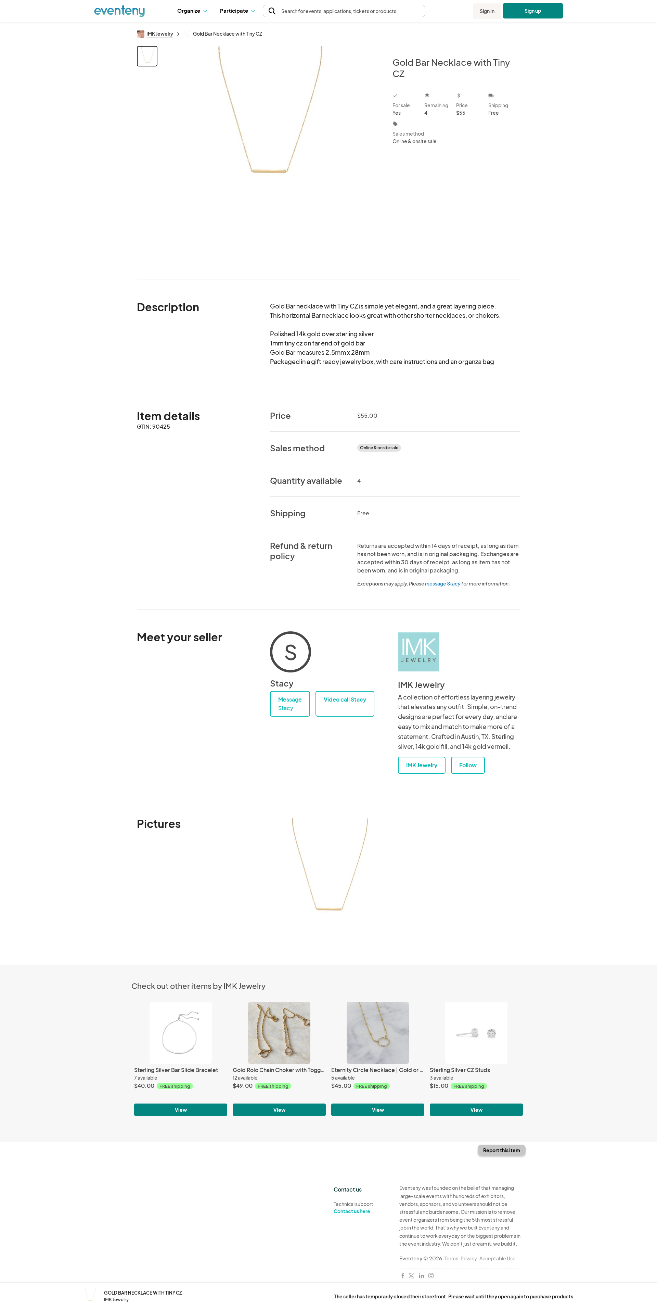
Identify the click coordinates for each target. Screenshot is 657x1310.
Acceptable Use (497, 1258)
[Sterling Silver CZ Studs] (476, 1033)
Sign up (533, 11)
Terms (451, 1258)
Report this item (501, 1150)
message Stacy (443, 583)
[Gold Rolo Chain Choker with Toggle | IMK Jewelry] (279, 1033)
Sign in (487, 11)
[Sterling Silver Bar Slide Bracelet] (180, 1033)
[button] (193, 11)
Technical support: (354, 1207)
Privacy (469, 1258)
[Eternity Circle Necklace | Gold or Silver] (377, 1033)
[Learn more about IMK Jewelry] (418, 651)
